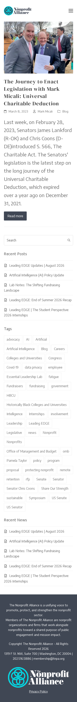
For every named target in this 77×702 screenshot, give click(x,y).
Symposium (37, 498)
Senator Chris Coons (21, 488)
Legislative (14, 433)
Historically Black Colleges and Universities (37, 405)
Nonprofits (14, 442)
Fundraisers (15, 386)
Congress (55, 358)
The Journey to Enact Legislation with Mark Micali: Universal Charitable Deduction (32, 92)
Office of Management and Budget (31, 451)
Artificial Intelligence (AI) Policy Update (36, 275)
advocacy (13, 339)
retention (13, 479)
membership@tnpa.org (48, 658)
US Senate (59, 498)
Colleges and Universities (24, 358)
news (32, 433)
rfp (28, 479)
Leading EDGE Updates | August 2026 (36, 265)
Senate (41, 479)
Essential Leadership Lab (24, 377)
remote (65, 470)
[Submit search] (69, 240)
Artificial (41, 339)
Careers (59, 349)
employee (55, 367)
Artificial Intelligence (21, 349)
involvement (59, 414)
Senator (58, 479)
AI (27, 339)
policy (37, 460)
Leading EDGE (39, 423)
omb (66, 451)
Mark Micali (45, 111)
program (54, 460)
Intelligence (15, 414)
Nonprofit (49, 433)
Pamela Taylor (17, 460)
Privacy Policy (38, 691)
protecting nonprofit (39, 470)
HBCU (11, 395)
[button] (71, 11)
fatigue (54, 377)
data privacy (33, 367)
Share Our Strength (54, 488)
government (59, 386)
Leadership (14, 423)
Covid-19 (12, 367)
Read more (15, 216)
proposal (13, 470)
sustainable (15, 498)
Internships (37, 414)
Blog (65, 111)
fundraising (37, 386)
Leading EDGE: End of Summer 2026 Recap (40, 300)
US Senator (15, 507)
